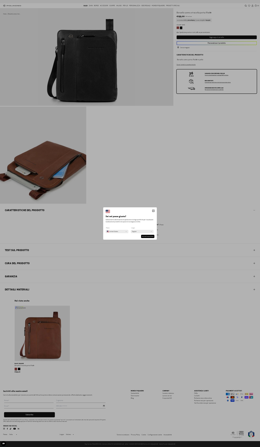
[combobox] (112, 232)
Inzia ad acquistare (148, 236)
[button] (153, 211)
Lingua (133, 228)
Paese (107, 228)
